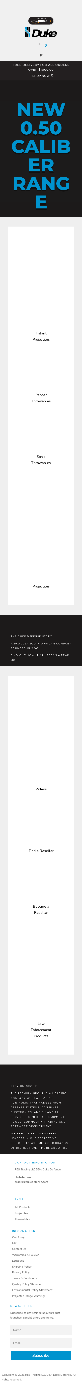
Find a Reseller (41, 851)
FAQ (15, 1243)
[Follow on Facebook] (33, 5)
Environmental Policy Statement (32, 1290)
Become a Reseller (41, 909)
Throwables (22, 1219)
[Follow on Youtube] (49, 5)
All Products (22, 1207)
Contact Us (19, 1249)
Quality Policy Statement (27, 1284)
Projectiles (41, 586)
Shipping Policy (21, 1267)
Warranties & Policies (25, 1255)
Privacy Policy (20, 1272)
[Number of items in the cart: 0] (41, 55)
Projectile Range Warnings (29, 1296)
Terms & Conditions (24, 1278)
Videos (41, 789)
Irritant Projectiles (41, 336)
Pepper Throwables (41, 398)
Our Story (18, 1237)
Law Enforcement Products (41, 1029)
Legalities (18, 1261)
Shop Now (41, 76)
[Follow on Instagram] (41, 5)
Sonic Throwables (41, 459)
